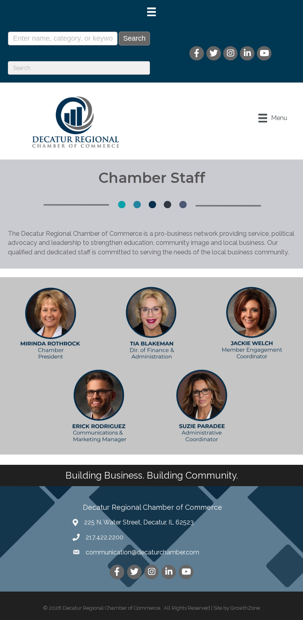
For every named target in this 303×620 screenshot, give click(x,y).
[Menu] (151, 12)
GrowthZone (245, 608)
